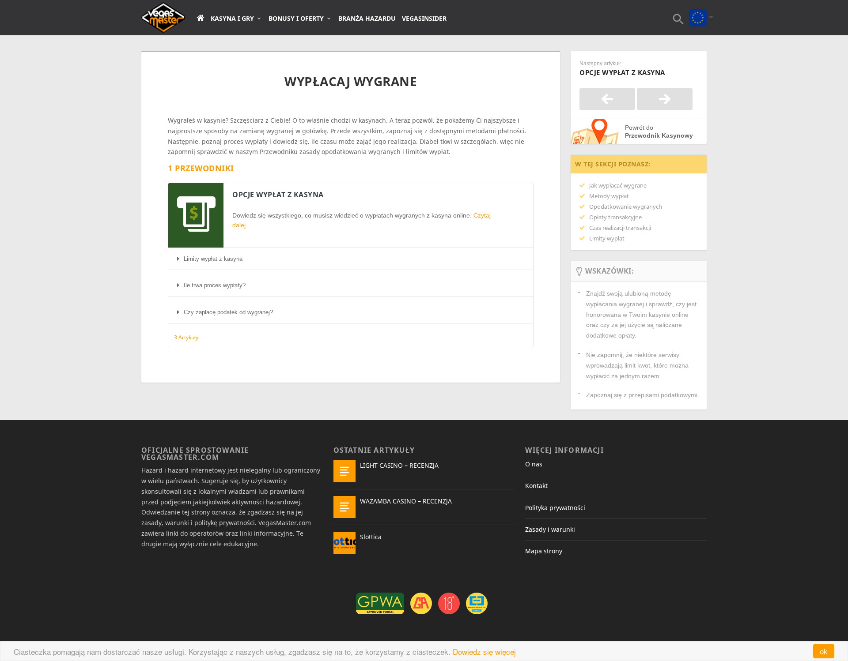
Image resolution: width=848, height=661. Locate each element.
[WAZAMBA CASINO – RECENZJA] (344, 507)
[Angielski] (698, 12)
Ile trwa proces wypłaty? (215, 285)
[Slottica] (344, 543)
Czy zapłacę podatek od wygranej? (228, 312)
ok (824, 651)
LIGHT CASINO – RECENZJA (399, 465)
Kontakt (536, 485)
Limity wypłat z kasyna (213, 258)
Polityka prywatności (555, 507)
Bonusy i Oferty (296, 18)
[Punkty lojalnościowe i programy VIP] (607, 99)
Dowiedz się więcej (484, 651)
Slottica (371, 537)
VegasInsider (424, 18)
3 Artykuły (186, 337)
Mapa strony (543, 551)
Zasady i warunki (550, 529)
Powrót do (659, 131)
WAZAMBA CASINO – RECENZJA (406, 501)
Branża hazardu (367, 18)
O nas (533, 464)
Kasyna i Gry (232, 18)
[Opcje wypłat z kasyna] (665, 99)
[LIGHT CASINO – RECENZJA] (344, 471)
